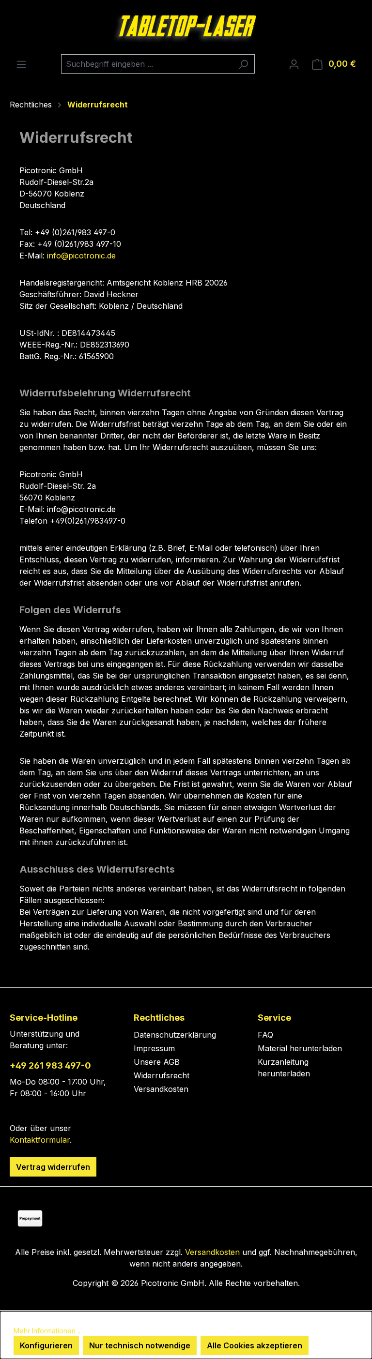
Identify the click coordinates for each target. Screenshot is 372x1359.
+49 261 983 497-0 (50, 1065)
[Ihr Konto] (294, 64)
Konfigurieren (46, 1345)
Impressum (154, 1048)
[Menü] (21, 64)
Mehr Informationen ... (48, 1331)
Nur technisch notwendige (139, 1345)
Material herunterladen (300, 1048)
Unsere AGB (157, 1062)
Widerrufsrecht (161, 1075)
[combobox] (146, 64)
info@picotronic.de (81, 255)
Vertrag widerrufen (53, 1167)
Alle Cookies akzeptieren (254, 1345)
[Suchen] (243, 64)
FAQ (265, 1035)
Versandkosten (161, 1089)
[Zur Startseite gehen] (186, 27)
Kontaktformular (40, 1140)
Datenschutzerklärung (175, 1035)
